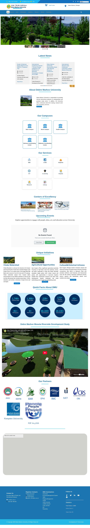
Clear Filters (39, 242)
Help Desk (45, 493)
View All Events (50, 242)
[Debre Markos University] (16, 6)
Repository (45, 508)
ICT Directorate (80, 522)
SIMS (44, 497)
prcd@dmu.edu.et (26, 1)
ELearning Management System (50, 495)
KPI (43, 507)
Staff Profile (52, 5)
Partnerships (49, 12)
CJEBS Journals (46, 503)
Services (42, 12)
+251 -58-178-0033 (12, 1)
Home (8, 12)
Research (37, 12)
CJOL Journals (46, 505)
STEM (44, 500)
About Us (12, 12)
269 (33, 1)
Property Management (48, 498)
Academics (30, 12)
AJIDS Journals (46, 502)
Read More (20, 81)
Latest (17, 12)
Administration (23, 12)
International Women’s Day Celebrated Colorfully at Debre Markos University (67, 67)
